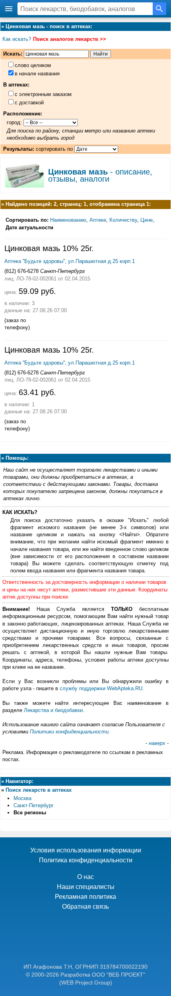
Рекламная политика (85, 896)
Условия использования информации (85, 850)
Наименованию (68, 220)
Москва (22, 798)
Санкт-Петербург (34, 805)
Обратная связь (85, 906)
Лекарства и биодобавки (53, 710)
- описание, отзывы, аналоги (100, 175)
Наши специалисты (86, 886)
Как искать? (16, 39)
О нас (85, 876)
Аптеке (97, 220)
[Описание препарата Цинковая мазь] (24, 184)
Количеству (123, 220)
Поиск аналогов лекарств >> (69, 39)
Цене (146, 220)
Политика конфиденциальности (85, 860)
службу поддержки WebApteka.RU (101, 688)
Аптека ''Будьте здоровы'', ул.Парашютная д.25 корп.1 (69, 261)
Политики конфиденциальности (69, 732)
